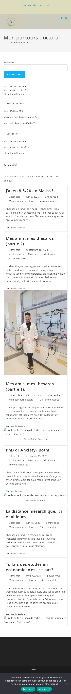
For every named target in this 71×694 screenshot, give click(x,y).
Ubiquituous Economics (15, 94)
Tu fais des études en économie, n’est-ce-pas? (29, 566)
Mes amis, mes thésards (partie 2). (20, 116)
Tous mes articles (35, 672)
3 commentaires (18, 258)
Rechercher (9, 62)
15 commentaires (49, 527)
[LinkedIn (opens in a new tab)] (36, 8)
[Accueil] (4, 42)
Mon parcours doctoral (19, 42)
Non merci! (44, 689)
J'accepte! (28, 689)
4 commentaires (49, 201)
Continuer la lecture (16, 227)
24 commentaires (49, 399)
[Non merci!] (67, 683)
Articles (8, 165)
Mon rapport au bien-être (16, 90)
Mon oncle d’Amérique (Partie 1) (19, 123)
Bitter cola (14, 196)
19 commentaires (18, 464)
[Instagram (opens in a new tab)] (32, 8)
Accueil (34, 669)
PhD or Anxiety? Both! (27, 450)
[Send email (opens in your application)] (39, 8)
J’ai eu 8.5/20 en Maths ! (15, 111)
